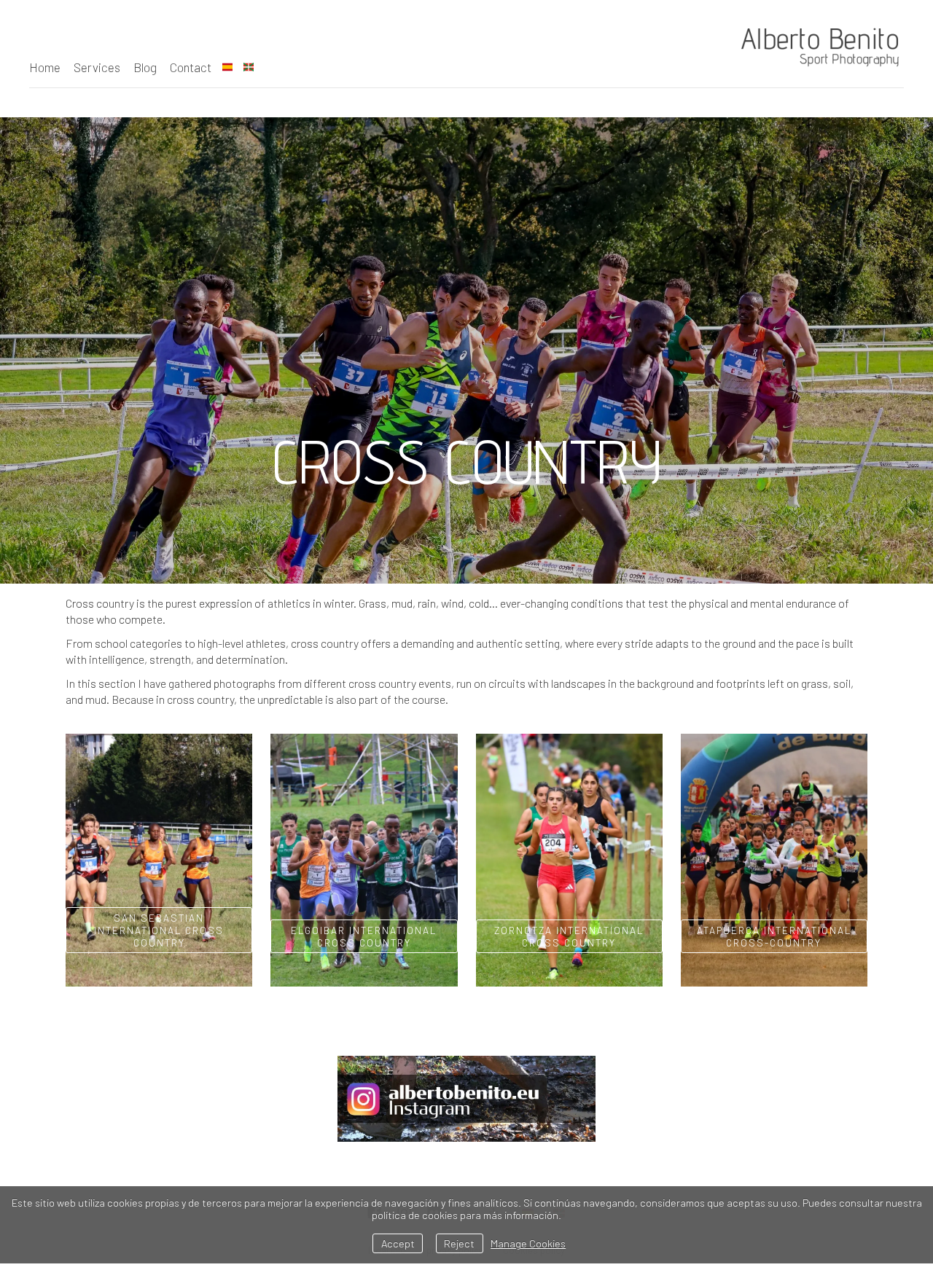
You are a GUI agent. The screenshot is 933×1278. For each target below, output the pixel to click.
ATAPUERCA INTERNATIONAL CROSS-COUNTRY (774, 936)
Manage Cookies (528, 1243)
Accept (398, 1243)
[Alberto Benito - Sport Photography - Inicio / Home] (813, 45)
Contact (190, 67)
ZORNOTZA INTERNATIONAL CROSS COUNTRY (569, 936)
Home (44, 67)
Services (97, 67)
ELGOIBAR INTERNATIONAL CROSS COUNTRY (364, 936)
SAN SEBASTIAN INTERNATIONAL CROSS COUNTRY (159, 930)
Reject (459, 1243)
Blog (145, 67)
